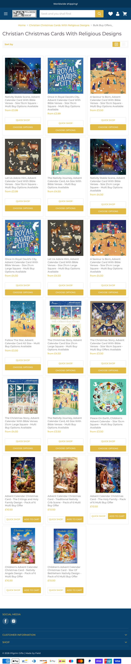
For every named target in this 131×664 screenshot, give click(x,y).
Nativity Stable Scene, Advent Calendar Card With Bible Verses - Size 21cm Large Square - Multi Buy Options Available (107, 184)
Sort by (9, 44)
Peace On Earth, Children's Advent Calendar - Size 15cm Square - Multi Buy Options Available (107, 423)
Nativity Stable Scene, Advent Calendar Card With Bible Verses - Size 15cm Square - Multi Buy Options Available (22, 101)
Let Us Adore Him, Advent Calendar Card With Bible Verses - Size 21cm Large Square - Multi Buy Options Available (64, 265)
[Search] (99, 13)
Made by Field (33, 653)
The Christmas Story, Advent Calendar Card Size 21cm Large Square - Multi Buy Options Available (65, 345)
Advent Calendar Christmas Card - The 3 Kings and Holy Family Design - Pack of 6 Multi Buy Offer (21, 500)
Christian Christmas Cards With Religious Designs (59, 25)
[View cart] (125, 13)
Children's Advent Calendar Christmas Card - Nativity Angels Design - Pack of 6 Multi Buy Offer (21, 571)
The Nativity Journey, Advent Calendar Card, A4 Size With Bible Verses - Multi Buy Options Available (65, 182)
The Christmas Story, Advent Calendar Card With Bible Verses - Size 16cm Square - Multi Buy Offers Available (107, 345)
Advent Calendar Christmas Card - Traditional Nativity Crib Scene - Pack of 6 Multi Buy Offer (64, 500)
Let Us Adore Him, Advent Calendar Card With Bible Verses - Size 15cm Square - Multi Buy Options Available (21, 182)
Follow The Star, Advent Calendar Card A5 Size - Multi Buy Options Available (22, 343)
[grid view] (116, 44)
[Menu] (5, 13)
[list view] (123, 44)
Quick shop (23, 120)
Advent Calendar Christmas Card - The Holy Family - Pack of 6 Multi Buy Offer (108, 499)
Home (22, 25)
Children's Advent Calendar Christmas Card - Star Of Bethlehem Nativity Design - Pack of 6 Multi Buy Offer (64, 571)
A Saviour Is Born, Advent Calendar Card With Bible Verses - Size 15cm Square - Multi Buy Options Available (106, 101)
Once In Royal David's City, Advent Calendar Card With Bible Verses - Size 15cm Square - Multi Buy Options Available (64, 103)
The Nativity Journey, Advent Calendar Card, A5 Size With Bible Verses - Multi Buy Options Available (65, 422)
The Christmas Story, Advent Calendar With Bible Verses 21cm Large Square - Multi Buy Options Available (22, 422)
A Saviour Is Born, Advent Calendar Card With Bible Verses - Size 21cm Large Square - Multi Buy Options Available (106, 265)
